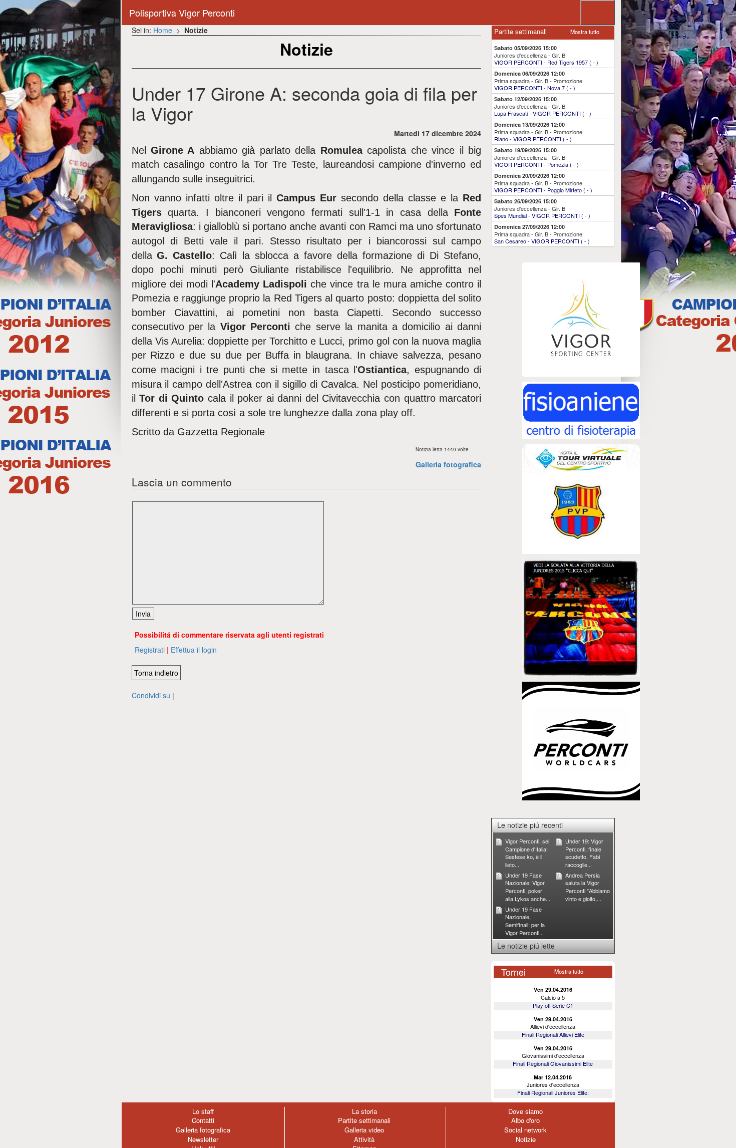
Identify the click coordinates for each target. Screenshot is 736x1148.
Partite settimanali (364, 1120)
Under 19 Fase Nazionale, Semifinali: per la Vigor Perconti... (525, 921)
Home (162, 30)
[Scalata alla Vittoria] (581, 617)
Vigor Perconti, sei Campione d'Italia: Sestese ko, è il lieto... (527, 853)
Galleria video (364, 1129)
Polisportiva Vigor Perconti (182, 12)
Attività (364, 1139)
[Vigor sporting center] (581, 319)
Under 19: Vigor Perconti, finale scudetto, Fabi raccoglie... (584, 853)
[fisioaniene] (581, 409)
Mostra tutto (584, 32)
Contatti (203, 1120)
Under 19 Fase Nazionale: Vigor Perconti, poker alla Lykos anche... (527, 887)
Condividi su (151, 695)
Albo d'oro (525, 1120)
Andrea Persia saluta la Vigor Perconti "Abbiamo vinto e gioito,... (587, 887)
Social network (525, 1129)
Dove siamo (525, 1111)
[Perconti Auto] (581, 740)
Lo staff (203, 1111)
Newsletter (203, 1139)
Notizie (526, 1139)
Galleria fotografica (448, 464)
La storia (364, 1111)
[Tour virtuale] (581, 498)
